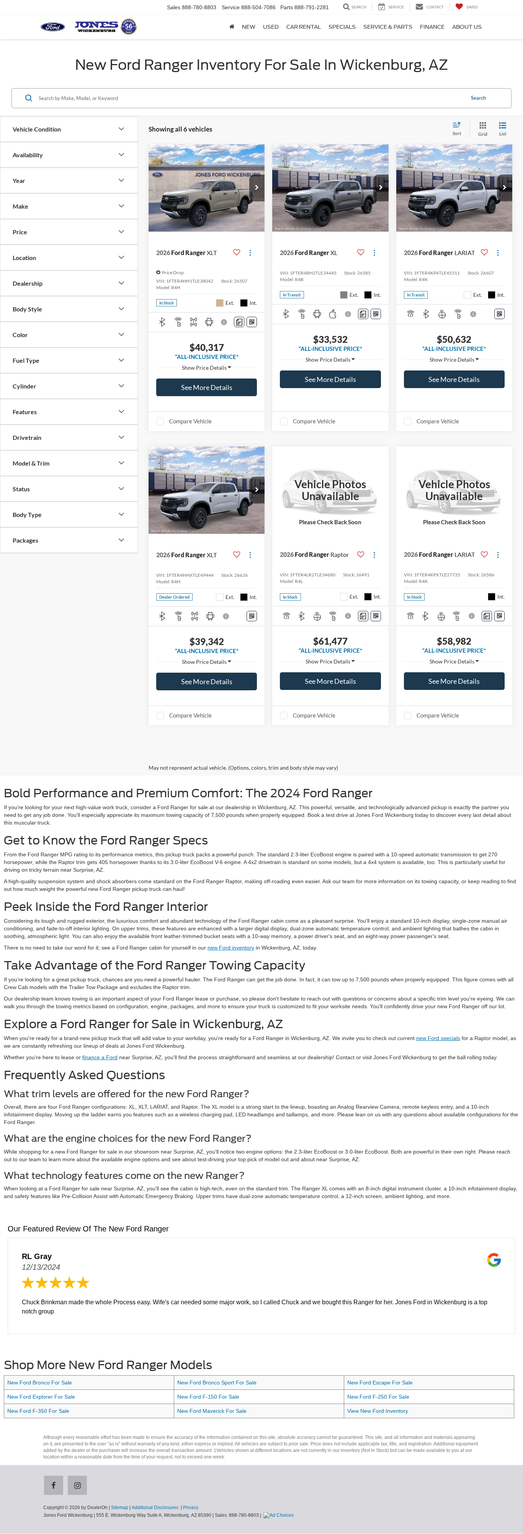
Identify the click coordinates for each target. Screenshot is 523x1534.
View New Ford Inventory (377, 1411)
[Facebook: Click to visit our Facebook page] (55, 1486)
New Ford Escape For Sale (380, 1382)
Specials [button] (342, 27)
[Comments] (239, 322)
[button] (257, 187)
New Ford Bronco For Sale (39, 1382)
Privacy (190, 1507)
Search (478, 98)
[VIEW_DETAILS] (330, 490)
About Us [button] (467, 27)
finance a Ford (100, 1057)
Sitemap (119, 1507)
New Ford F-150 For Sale (208, 1397)
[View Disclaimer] (225, 322)
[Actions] (250, 253)
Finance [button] (432, 27)
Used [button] (271, 27)
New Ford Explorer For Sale (41, 1397)
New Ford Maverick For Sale (212, 1411)
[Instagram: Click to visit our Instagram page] (79, 1486)
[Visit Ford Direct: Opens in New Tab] (279, 1515)
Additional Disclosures (156, 1507)
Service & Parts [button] (387, 27)
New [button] (248, 27)
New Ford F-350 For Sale (38, 1411)
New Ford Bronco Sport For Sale (217, 1382)
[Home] (232, 27)
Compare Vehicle (190, 421)
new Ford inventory (231, 948)
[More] (206, 368)
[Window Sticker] (252, 322)
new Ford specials (438, 1038)
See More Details (206, 387)
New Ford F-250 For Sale (378, 1397)
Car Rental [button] (303, 27)
